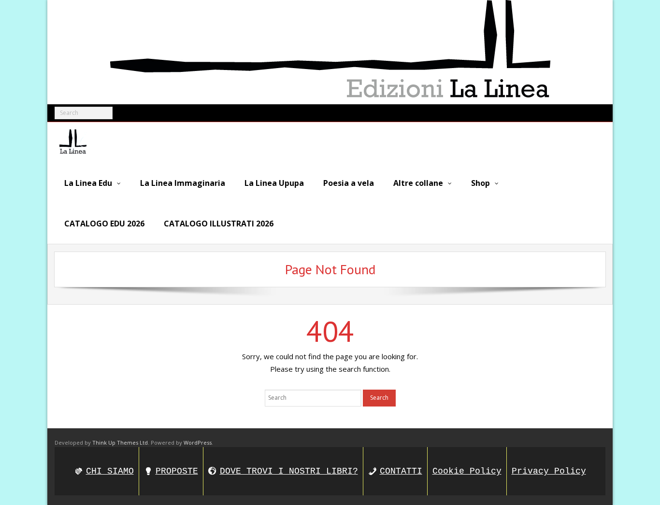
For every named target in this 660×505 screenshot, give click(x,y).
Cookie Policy (467, 471)
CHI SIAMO (110, 471)
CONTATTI (401, 471)
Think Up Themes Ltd (120, 442)
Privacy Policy (549, 471)
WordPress (198, 442)
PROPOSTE (177, 471)
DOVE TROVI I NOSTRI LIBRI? (289, 471)
